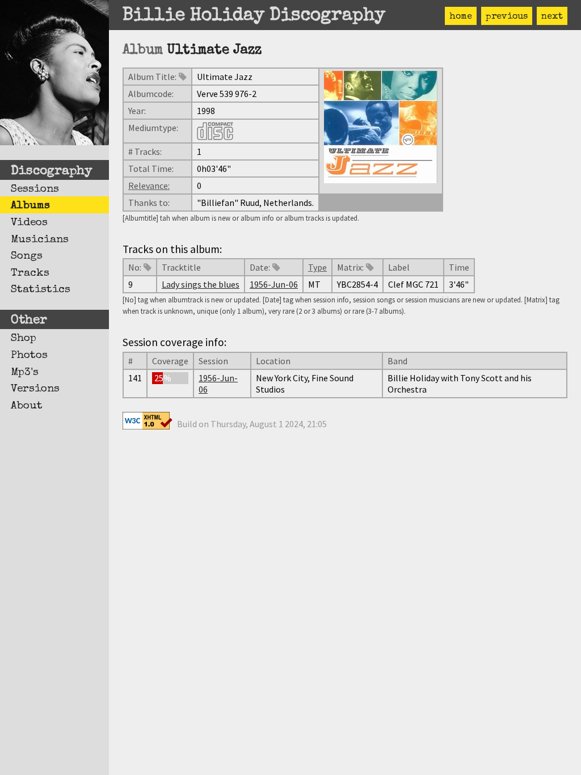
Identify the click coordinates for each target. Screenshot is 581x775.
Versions (35, 389)
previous (507, 17)
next (552, 17)
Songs (27, 256)
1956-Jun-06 (274, 284)
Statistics (40, 290)
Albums (30, 206)
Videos (29, 223)
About (27, 406)
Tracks (30, 273)
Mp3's (25, 372)
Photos (29, 355)
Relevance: (149, 185)
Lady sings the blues (200, 284)
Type (317, 267)
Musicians (40, 240)
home (460, 17)
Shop (23, 338)
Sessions (35, 189)
